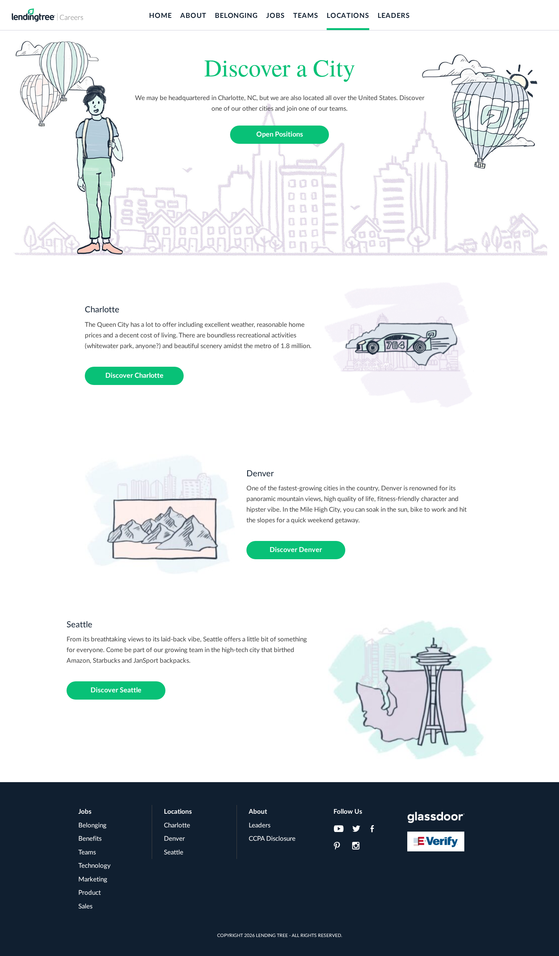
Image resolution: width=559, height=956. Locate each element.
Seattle (173, 852)
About (193, 16)
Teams (305, 16)
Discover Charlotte (134, 375)
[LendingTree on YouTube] (340, 831)
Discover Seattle (116, 690)
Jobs (275, 16)
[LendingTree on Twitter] (359, 831)
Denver (174, 838)
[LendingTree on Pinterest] (340, 848)
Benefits (90, 838)
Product (89, 892)
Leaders (394, 16)
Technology (94, 865)
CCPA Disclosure (272, 838)
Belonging (236, 16)
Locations (348, 16)
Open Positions (279, 134)
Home (160, 16)
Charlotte (177, 825)
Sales (85, 906)
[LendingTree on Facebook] (377, 831)
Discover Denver (296, 550)
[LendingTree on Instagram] (359, 848)
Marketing (92, 879)
